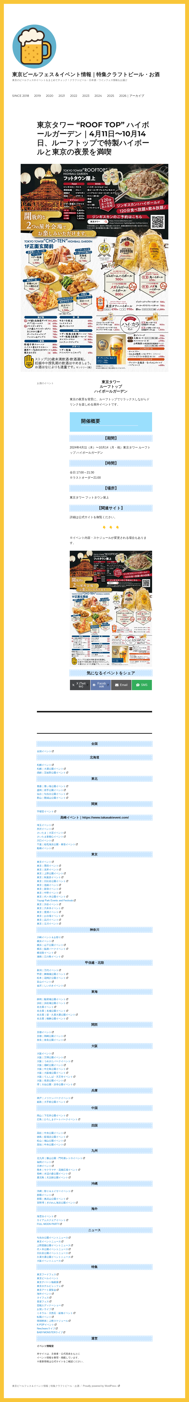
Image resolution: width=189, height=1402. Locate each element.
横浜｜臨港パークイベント (51, 948)
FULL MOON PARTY (48, 1224)
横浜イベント (44, 941)
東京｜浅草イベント (48, 869)
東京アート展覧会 (46, 1290)
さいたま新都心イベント (50, 836)
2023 (85, 95)
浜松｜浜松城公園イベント (51, 1003)
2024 (98, 95)
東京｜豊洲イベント (48, 912)
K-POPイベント (45, 1324)
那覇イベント (44, 1195)
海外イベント (44, 1293)
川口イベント (44, 840)
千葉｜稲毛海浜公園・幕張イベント (56, 844)
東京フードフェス (46, 1274)
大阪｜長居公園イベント (50, 1080)
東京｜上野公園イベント (50, 873)
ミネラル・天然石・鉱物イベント (55, 1313)
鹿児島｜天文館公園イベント (52, 1177)
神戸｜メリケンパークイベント (54, 1098)
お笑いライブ (44, 1309)
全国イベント (44, 751)
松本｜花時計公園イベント (51, 978)
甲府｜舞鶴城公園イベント (51, 974)
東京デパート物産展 (48, 1282)
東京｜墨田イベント (48, 865)
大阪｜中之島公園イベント (51, 1069)
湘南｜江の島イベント (49, 956)
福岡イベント (44, 1162)
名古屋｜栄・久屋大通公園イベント (56, 1014)
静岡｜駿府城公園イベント (51, 999)
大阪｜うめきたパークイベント (54, 1061)
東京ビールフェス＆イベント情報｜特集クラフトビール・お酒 (86, 74)
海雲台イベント (45, 1216)
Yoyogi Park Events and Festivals (55, 900)
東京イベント (44, 861)
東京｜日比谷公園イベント (51, 881)
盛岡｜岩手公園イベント (50, 790)
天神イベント (44, 1166)
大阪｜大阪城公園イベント (51, 1072)
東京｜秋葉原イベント (49, 877)
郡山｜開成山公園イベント (51, 797)
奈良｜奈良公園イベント (50, 1040)
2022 (73, 95)
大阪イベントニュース (49, 1260)
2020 (49, 95)
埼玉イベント (44, 825)
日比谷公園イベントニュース (52, 1253)
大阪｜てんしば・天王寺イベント (55, 1076)
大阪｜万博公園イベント (50, 1057)
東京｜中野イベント (48, 892)
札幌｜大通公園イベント (50, 768)
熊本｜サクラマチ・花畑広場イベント (57, 1169)
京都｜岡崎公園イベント (50, 1036)
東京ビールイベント (48, 1278)
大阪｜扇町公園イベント (50, 1065)
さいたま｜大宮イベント (50, 832)
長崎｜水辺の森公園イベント (52, 1173)
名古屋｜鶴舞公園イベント (51, 1018)
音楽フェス (43, 1301)
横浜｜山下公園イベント (50, 945)
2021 (62, 95)
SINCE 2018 (20, 95)
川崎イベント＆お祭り (49, 937)
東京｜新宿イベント (48, 889)
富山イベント (44, 981)
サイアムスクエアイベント (51, 1220)
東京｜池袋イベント (48, 885)
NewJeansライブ (46, 1328)
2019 (37, 95)
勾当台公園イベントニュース (52, 1237)
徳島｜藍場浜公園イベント (51, 1136)
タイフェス (43, 1297)
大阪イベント (44, 1053)
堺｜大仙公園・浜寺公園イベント (55, 1084)
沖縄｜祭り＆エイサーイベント (54, 1191)
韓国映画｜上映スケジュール (52, 1320)
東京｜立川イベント (48, 923)
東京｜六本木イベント (49, 908)
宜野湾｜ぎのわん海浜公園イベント (56, 1202)
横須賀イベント (45, 952)
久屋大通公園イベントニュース (54, 1257)
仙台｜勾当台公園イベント (51, 794)
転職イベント (44, 1317)
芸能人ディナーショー (49, 1305)
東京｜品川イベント (48, 919)
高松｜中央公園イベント (50, 1133)
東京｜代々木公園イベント (51, 896)
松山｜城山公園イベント (50, 1140)
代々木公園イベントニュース (52, 1249)
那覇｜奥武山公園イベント (51, 1198)
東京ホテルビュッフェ (49, 1286)
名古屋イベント (45, 1007)
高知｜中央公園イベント (50, 1144)
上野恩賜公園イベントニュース (54, 1245)
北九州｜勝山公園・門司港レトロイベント (60, 1158)
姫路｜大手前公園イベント (51, 1102)
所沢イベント (44, 829)
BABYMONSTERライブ (50, 1332)
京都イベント (44, 1032)
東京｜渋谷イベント (48, 904)
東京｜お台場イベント (49, 916)
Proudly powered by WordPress (100, 1386)
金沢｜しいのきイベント (50, 985)
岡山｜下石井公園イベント (51, 1115)
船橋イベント (44, 848)
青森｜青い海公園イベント (51, 786)
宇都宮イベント (45, 811)
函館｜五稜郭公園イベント (51, 772)
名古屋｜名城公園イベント (51, 1010)
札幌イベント (44, 765)
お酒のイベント (45, 383)
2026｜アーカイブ (131, 95)
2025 (110, 95)
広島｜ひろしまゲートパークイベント (57, 1119)
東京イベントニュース (49, 1241)
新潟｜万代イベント (48, 970)
